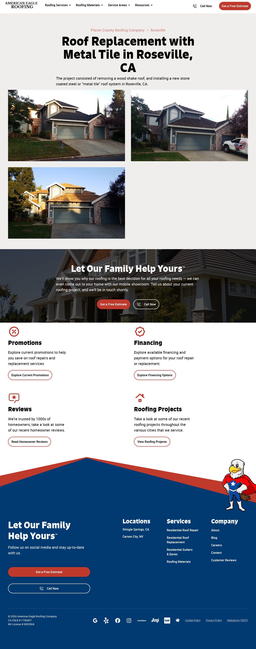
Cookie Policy (193, 620)
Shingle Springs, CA (136, 529)
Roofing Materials (179, 562)
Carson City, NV (133, 536)
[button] (58, 5)
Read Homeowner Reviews (29, 442)
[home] (21, 5)
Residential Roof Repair (182, 530)
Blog (214, 538)
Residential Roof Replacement (178, 540)
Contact (216, 553)
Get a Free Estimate (235, 6)
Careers (216, 545)
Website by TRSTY (237, 620)
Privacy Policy (214, 620)
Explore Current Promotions (30, 375)
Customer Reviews (223, 560)
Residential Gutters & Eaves (179, 552)
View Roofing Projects (152, 442)
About (215, 530)
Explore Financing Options (154, 375)
